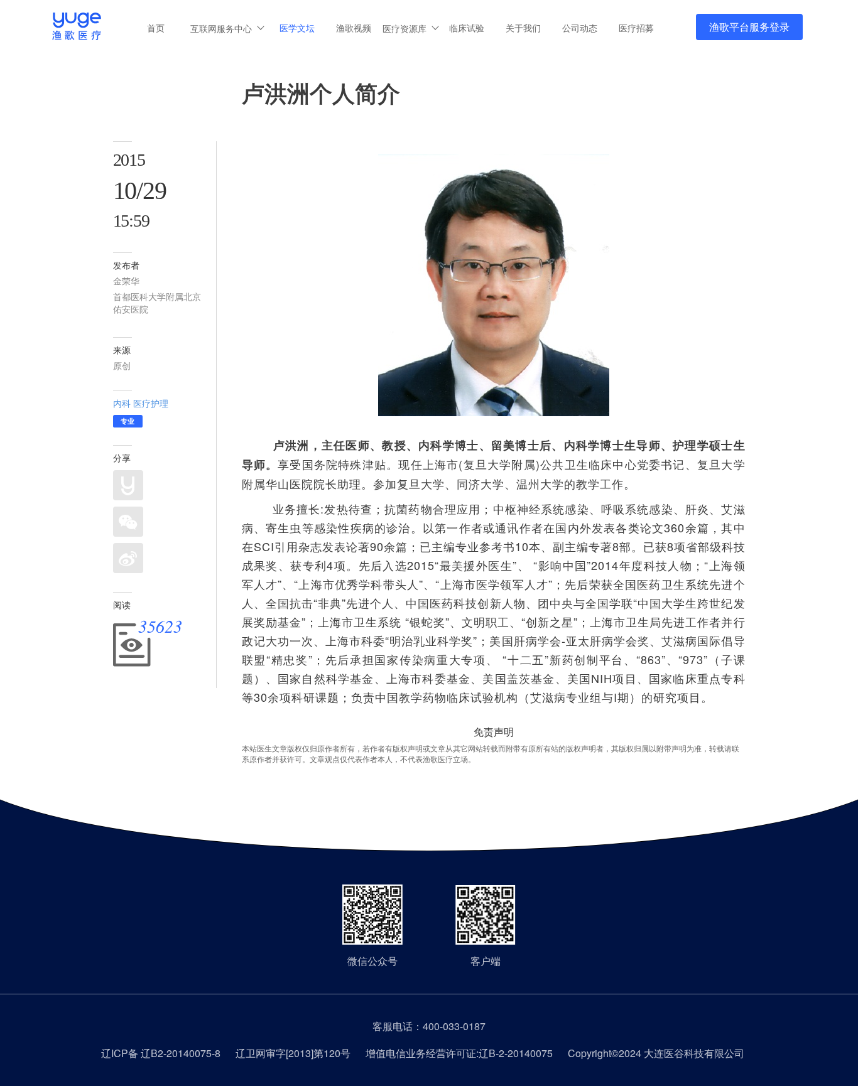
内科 (122, 403)
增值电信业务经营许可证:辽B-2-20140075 (459, 1053)
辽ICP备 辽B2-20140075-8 (160, 1053)
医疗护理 (150, 403)
